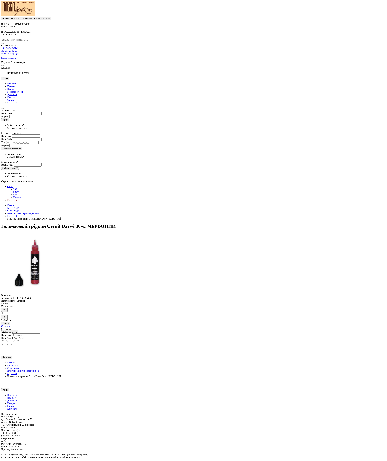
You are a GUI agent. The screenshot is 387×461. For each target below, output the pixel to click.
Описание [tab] (6, 326)
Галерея (11, 97)
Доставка (12, 94)
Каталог (11, 86)
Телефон (5, 142)
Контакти (12, 102)
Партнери (12, 395)
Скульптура (13, 210)
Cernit (10, 186)
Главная (11, 205)
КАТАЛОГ (13, 208)
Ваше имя (6, 136)
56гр (15, 194)
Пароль (5, 116)
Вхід (3, 53)
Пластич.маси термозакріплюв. (23, 213)
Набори (17, 197)
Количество (7, 306)
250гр (16, 189)
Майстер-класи (15, 91)
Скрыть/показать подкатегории (17, 181)
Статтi (10, 100)
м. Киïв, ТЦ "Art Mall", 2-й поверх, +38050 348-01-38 (26, 18)
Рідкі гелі (12, 200)
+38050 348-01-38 (10, 48)
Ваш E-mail (7, 338)
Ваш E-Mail (7, 113)
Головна (11, 83)
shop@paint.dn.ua (10, 51)
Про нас (11, 89)
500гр (16, 192)
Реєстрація (13, 53)
